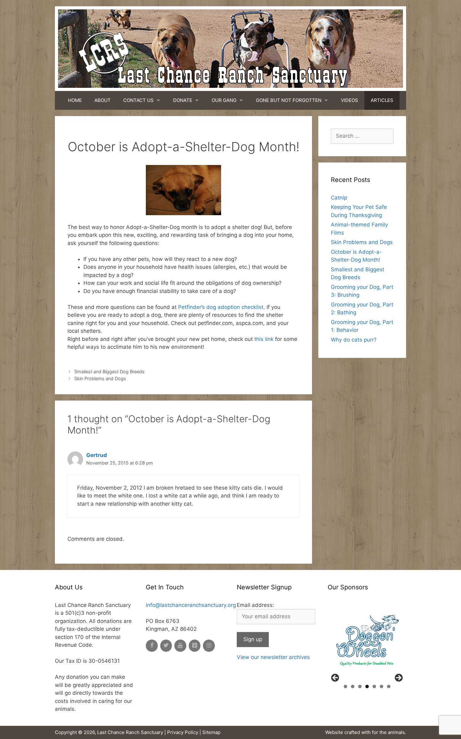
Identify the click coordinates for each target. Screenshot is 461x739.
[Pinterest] (195, 646)
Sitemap (211, 732)
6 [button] (381, 686)
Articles (382, 100)
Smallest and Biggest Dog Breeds (109, 371)
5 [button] (374, 686)
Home (75, 100)
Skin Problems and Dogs (100, 378)
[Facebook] (152, 646)
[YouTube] (180, 646)
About (102, 100)
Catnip (339, 197)
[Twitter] (166, 646)
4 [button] (367, 686)
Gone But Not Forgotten (288, 100)
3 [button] (360, 686)
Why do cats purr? (354, 340)
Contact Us (138, 100)
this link (263, 339)
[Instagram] (209, 646)
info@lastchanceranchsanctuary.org (191, 605)
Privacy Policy (182, 732)
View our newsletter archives (273, 657)
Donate (182, 100)
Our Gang (224, 100)
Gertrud (96, 455)
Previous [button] (335, 678)
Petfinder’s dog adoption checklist (220, 307)
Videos (349, 100)
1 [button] (345, 686)
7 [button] (388, 686)
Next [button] (398, 678)
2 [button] (352, 686)
